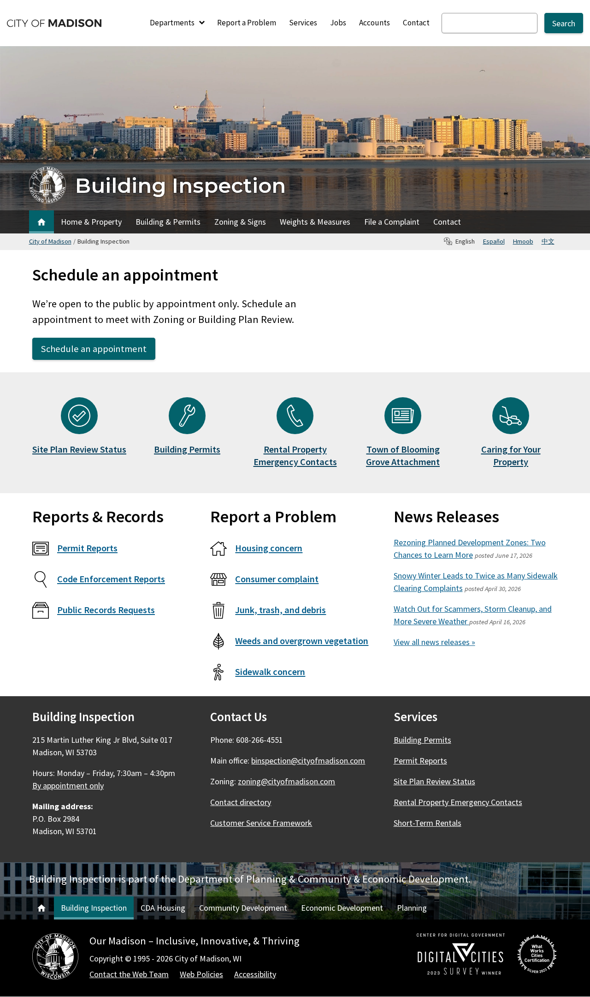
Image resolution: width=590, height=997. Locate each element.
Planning (412, 907)
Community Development (243, 907)
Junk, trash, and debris (280, 610)
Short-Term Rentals (427, 823)
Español (494, 241)
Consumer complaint (277, 579)
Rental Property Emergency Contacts (295, 455)
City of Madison (50, 241)
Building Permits (187, 449)
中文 (548, 241)
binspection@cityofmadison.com (308, 760)
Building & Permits (168, 221)
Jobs (338, 23)
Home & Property (91, 221)
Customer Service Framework (261, 823)
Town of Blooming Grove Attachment (403, 455)
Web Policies (201, 974)
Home (41, 221)
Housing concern (268, 548)
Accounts (374, 23)
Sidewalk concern (270, 672)
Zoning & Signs (240, 221)
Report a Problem (246, 23)
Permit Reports (87, 548)
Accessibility (255, 974)
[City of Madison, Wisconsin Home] (55, 958)
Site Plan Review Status (79, 449)
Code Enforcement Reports (111, 579)
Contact (416, 23)
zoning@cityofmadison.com (286, 781)
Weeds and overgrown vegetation (301, 641)
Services (303, 23)
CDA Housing (163, 907)
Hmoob (523, 241)
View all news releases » (434, 642)
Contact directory (240, 802)
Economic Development (342, 907)
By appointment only (68, 785)
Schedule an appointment (94, 349)
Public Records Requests (106, 610)
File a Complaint (391, 221)
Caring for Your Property (511, 455)
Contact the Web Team (129, 974)
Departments (173, 23)
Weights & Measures (315, 221)
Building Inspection (180, 185)
